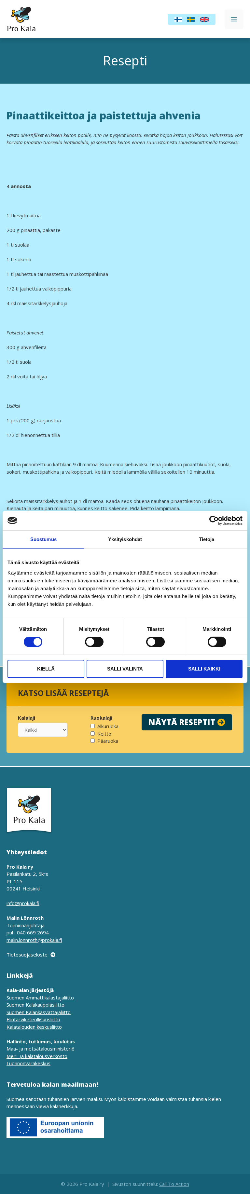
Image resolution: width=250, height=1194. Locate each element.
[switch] (94, 642)
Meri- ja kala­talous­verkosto (37, 1056)
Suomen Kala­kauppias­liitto (35, 1004)
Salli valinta (125, 669)
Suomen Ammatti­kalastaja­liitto (40, 997)
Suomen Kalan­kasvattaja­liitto (39, 1012)
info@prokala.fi (23, 903)
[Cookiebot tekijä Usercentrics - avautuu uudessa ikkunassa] (214, 520)
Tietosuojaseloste (28, 954)
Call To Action (174, 1184)
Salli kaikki (204, 669)
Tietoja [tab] (207, 539)
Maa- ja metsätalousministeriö (41, 1048)
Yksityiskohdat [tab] (125, 539)
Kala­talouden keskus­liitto (34, 1027)
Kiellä (46, 669)
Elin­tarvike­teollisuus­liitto (33, 1019)
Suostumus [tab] (43, 539)
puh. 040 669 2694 (28, 932)
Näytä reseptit (181, 722)
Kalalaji (26, 717)
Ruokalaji (101, 717)
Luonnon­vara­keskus (28, 1063)
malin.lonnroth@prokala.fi (34, 940)
